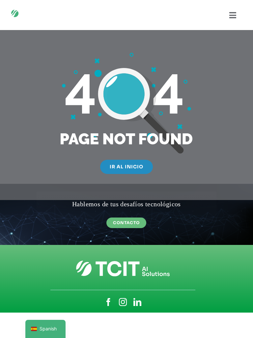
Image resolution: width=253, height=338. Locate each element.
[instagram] (123, 302)
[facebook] (108, 302)
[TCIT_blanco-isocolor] (33, 10)
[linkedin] (137, 302)
